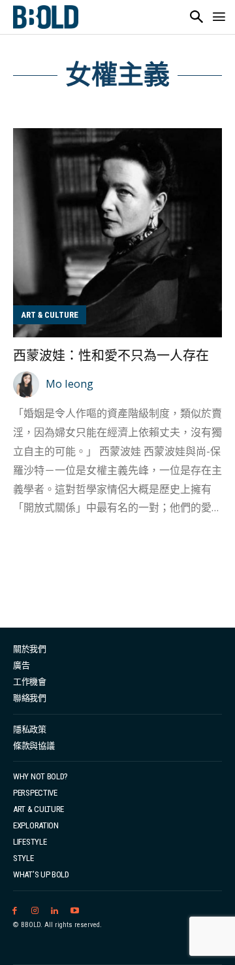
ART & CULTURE (49, 315)
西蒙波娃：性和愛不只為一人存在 (111, 356)
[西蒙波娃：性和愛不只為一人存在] (117, 232)
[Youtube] (75, 911)
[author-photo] (28, 384)
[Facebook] (15, 911)
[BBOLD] (45, 17)
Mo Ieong (69, 384)
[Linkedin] (55, 911)
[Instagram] (35, 911)
